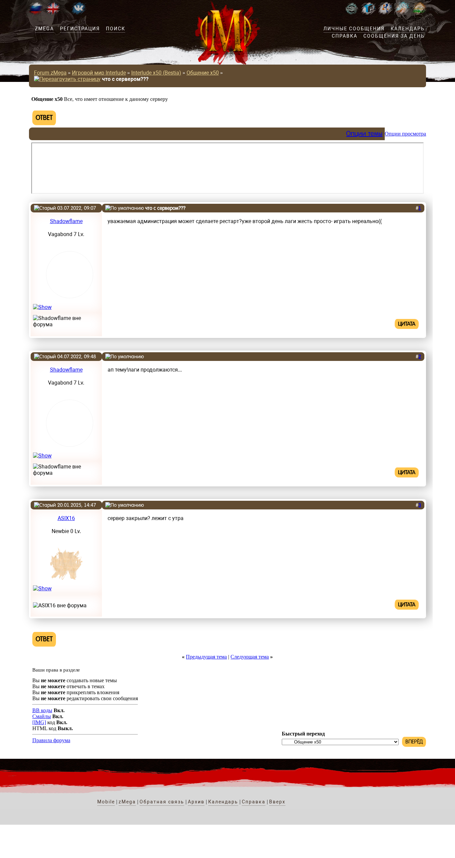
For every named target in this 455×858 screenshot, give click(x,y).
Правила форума (51, 740)
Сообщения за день (394, 36)
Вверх (277, 801)
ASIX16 (66, 518)
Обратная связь (162, 801)
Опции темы (364, 134)
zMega (44, 28)
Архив (196, 801)
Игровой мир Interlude (99, 73)
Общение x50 (203, 73)
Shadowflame (66, 221)
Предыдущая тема (206, 657)
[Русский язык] (36, 13)
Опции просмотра (405, 134)
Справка (344, 36)
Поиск (115, 28)
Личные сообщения (354, 28)
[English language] (53, 13)
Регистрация (80, 28)
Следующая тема (249, 657)
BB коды (42, 710)
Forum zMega (50, 73)
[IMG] (39, 722)
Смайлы (41, 716)
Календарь (408, 28)
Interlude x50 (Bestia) (156, 73)
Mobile (106, 801)
